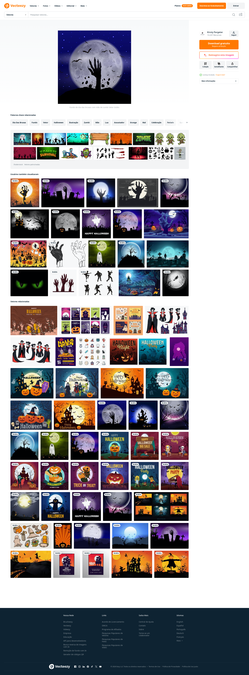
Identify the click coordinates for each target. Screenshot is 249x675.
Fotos (45, 6)
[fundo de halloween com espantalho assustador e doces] (85, 476)
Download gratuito (219, 44)
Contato (142, 625)
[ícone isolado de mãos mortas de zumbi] (63, 283)
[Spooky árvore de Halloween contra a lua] (131, 254)
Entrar (236, 5)
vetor (45, 122)
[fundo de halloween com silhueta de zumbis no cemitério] (168, 254)
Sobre (141, 629)
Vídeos (57, 6)
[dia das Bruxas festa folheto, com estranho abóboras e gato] (65, 351)
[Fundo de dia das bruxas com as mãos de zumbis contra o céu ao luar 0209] (174, 192)
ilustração (73, 122)
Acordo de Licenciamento (113, 622)
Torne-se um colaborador (144, 634)
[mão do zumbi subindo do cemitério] (166, 223)
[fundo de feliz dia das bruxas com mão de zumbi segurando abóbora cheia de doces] (115, 446)
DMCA (104, 625)
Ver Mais (180, 153)
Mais (83, 6)
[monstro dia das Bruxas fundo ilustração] (179, 351)
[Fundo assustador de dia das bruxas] (29, 223)
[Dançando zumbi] (98, 283)
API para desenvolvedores (74, 641)
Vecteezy (67, 625)
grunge (133, 122)
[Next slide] (185, 122)
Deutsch (180, 633)
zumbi (87, 122)
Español (180, 625)
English (180, 622)
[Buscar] (233, 14)
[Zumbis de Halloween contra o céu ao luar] (92, 536)
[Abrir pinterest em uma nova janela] (88, 667)
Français (180, 637)
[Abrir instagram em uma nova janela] (79, 667)
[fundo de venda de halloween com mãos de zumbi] (145, 446)
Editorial (70, 6)
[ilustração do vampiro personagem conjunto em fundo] (167, 320)
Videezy (66, 629)
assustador (119, 122)
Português (181, 629)
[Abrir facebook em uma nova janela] (75, 667)
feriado (170, 122)
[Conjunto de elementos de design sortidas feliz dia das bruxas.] (28, 254)
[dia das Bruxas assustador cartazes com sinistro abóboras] (138, 351)
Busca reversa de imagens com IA (75, 645)
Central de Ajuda (146, 622)
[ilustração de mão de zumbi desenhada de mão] (67, 254)
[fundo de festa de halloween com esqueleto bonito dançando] (175, 446)
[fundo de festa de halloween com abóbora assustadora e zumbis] (115, 476)
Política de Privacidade (171, 666)
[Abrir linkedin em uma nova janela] (84, 667)
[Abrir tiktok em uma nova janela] (92, 667)
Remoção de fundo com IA (74, 650)
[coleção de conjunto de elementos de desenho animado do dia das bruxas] (30, 536)
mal (144, 122)
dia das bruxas (19, 122)
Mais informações (208, 81)
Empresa (67, 633)
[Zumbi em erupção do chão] (130, 536)
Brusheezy (68, 622)
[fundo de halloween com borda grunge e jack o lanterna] (63, 536)
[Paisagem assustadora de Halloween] (143, 415)
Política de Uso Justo (190, 666)
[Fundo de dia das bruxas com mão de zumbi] (111, 415)
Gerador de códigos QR (73, 654)
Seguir (233, 35)
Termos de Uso (154, 666)
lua (106, 122)
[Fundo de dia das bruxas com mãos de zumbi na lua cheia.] (24, 192)
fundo (34, 122)
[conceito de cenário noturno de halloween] (139, 283)
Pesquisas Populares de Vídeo (112, 646)
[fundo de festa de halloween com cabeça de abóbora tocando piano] (175, 476)
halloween (58, 122)
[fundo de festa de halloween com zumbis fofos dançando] (145, 476)
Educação (67, 637)
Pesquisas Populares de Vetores (112, 634)
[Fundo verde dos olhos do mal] (29, 283)
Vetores (33, 6)
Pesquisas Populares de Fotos (112, 640)
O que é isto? (220, 75)
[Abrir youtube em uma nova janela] (100, 667)
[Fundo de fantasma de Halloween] (101, 254)
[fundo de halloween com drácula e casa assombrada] (24, 476)
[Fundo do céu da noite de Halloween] (174, 415)
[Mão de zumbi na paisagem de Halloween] (62, 192)
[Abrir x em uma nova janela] (96, 667)
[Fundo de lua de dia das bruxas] (65, 223)
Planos (178, 5)
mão (97, 122)
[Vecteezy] (15, 5)
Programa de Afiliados (111, 629)
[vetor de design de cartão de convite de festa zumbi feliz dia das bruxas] (66, 564)
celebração (156, 122)
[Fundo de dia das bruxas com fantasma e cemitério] (96, 223)
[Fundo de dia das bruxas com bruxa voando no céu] (175, 283)
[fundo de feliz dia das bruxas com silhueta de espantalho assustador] (55, 506)
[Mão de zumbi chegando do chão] (100, 192)
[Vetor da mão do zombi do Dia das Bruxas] (137, 192)
